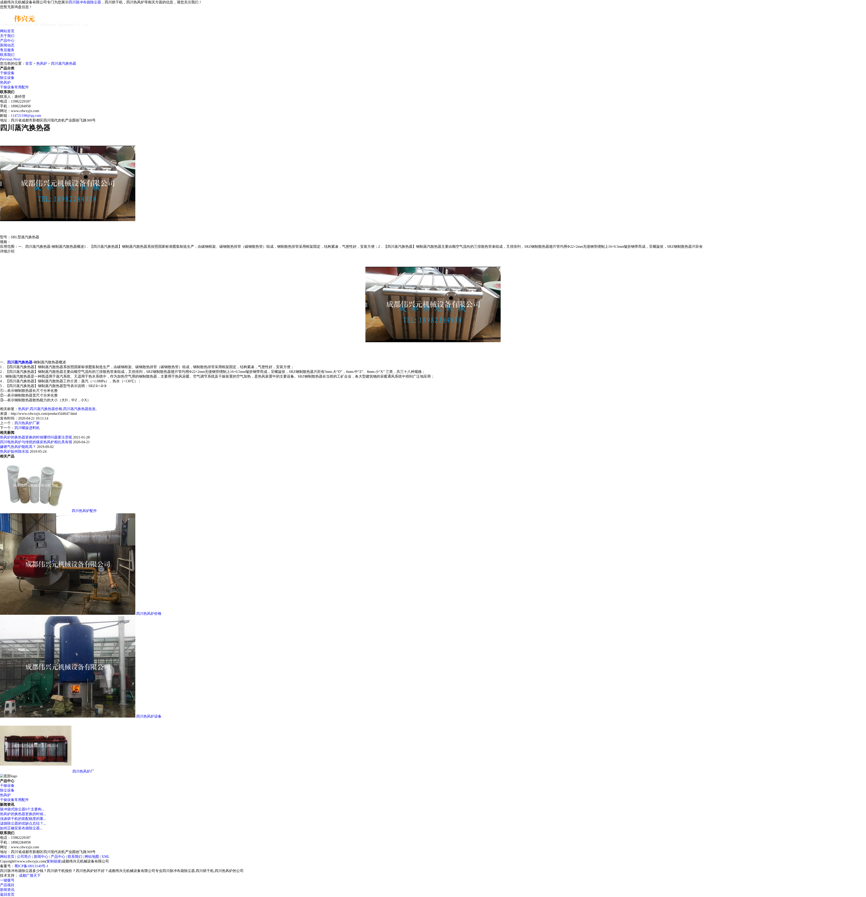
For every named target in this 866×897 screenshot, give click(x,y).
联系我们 (7, 55)
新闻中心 (41, 856)
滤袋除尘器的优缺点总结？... (23, 823)
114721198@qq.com (26, 115)
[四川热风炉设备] (67, 716)
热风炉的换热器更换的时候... (23, 814)
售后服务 (7, 50)
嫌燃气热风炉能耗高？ (18, 447)
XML (105, 856)
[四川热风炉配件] (35, 511)
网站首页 (7, 31)
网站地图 (92, 856)
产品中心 (7, 40)
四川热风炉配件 (84, 511)
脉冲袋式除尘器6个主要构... (22, 809)
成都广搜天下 (29, 875)
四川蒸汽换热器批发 (79, 409)
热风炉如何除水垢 (14, 451)
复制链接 (53, 861)
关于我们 (7, 36)
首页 (28, 63)
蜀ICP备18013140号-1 (31, 866)
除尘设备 (7, 78)
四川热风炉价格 (148, 613)
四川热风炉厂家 (27, 423)
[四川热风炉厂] (35, 771)
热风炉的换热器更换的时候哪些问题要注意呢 (36, 437)
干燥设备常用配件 (14, 87)
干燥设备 (7, 73)
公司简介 (24, 856)
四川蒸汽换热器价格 (46, 409)
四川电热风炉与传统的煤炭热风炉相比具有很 (36, 442)
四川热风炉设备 (148, 716)
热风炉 (41, 63)
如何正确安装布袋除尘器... (21, 828)
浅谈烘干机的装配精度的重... (23, 819)
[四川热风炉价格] (67, 613)
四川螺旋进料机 (27, 428)
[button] (6, 59)
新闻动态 (7, 45)
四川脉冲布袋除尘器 (85, 2)
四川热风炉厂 (83, 771)
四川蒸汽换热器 (63, 63)
